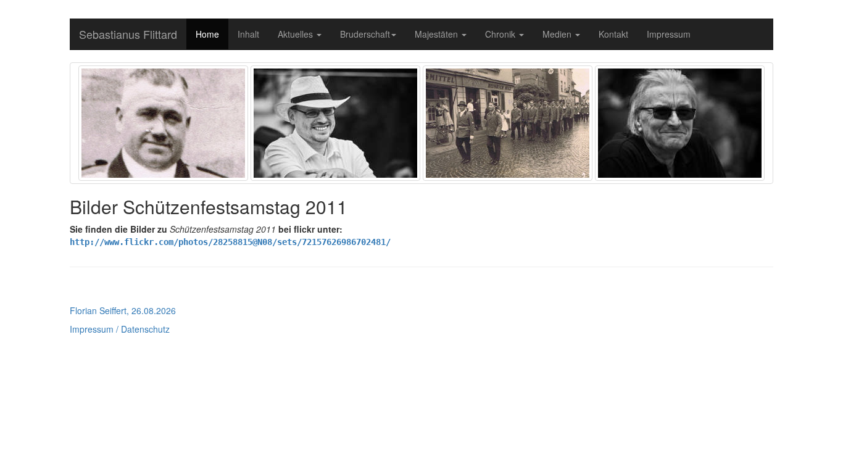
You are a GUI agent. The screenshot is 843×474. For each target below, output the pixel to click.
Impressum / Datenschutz (120, 329)
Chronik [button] (501, 34)
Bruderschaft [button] (365, 34)
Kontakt (613, 34)
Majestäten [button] (437, 34)
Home (207, 34)
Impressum (669, 34)
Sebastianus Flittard (128, 34)
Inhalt (248, 34)
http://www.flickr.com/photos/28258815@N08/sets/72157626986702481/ (230, 242)
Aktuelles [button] (296, 34)
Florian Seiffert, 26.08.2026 (123, 310)
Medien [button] (558, 34)
